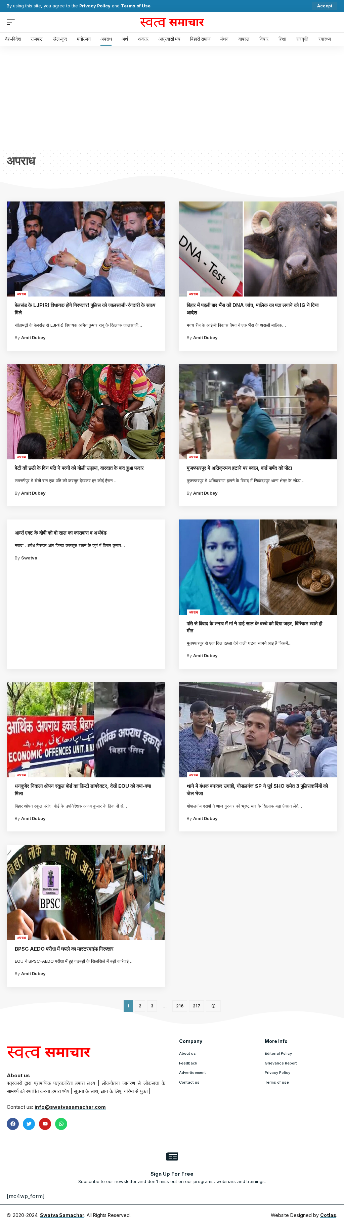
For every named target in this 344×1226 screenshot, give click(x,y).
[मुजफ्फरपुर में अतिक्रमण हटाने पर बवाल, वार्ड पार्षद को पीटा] (258, 411)
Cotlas (328, 1215)
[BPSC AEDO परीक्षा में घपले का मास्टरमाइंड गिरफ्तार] (86, 892)
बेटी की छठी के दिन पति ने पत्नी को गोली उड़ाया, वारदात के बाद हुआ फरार (79, 468)
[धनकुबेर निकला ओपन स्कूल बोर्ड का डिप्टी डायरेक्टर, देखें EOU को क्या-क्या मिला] (86, 729)
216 (179, 1005)
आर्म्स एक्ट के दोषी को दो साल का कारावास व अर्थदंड (60, 533)
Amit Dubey (33, 337)
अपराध (21, 294)
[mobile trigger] (12, 22)
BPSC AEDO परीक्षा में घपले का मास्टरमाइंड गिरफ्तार (64, 949)
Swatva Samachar (62, 1215)
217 (196, 1005)
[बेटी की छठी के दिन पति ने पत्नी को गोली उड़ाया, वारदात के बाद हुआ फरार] (86, 411)
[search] (332, 22)
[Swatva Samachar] (172, 22)
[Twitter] (29, 1124)
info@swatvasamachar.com (70, 1107)
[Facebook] (13, 1124)
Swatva (29, 557)
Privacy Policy (95, 5)
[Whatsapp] (61, 1124)
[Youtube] (45, 1124)
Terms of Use (135, 5)
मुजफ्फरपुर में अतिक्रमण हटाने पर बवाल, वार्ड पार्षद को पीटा (239, 468)
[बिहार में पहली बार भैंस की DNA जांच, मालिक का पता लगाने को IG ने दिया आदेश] (258, 249)
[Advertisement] (172, 96)
